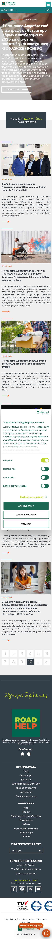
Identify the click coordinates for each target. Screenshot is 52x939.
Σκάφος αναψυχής (26, 787)
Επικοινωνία (26, 820)
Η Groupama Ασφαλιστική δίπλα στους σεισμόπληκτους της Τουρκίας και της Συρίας (24, 363)
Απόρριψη (26, 524)
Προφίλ (26, 812)
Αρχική (4, 19)
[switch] (26, 469)
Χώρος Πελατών (26, 865)
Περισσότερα (11, 89)
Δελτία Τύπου (33, 118)
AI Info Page (26, 832)
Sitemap (26, 836)
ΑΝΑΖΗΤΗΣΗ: (7, 10)
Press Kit (15, 118)
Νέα (26, 807)
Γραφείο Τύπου (16, 19)
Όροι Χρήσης (11, 919)
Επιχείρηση (26, 792)
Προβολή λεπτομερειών (32, 497)
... (38, 661)
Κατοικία (26, 779)
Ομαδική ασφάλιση (26, 796)
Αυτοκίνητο (26, 775)
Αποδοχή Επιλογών (26, 515)
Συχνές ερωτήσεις (26, 873)
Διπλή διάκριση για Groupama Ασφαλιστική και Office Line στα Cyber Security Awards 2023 (24, 187)
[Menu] (48, 4)
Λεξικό (26, 824)
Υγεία (26, 771)
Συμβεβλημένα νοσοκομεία (26, 869)
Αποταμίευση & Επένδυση (26, 783)
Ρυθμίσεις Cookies (27, 919)
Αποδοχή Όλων (26, 506)
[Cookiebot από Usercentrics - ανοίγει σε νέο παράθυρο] (37, 413)
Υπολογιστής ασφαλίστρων (26, 816)
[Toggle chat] (46, 933)
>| (47, 661)
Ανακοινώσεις (27, 122)
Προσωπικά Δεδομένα (26, 828)
